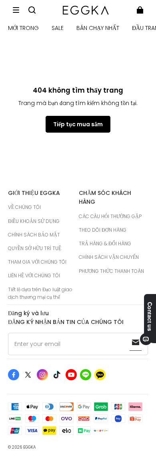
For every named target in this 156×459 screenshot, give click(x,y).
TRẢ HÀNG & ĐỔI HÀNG (105, 243)
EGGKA (29, 447)
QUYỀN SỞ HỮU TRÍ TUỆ (34, 248)
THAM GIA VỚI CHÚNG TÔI (37, 261)
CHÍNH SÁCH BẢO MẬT (34, 234)
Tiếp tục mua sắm (78, 124)
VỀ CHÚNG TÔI (24, 207)
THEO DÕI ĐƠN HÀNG (102, 230)
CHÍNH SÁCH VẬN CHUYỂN (109, 257)
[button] (16, 10)
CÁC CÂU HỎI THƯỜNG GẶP (110, 216)
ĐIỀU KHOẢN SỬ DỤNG (34, 221)
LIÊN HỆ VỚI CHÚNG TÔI (34, 275)
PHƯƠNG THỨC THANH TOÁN (111, 271)
